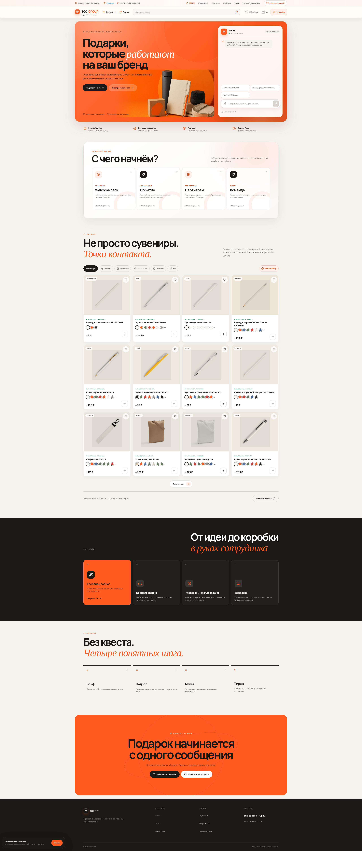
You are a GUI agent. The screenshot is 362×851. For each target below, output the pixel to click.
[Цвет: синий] (260, 330)
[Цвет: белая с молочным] (203, 327)
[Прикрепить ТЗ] (225, 103)
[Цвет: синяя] (157, 397)
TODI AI (192, 3)
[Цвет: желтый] (244, 330)
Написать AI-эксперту (198, 774)
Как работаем (160, 831)
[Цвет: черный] (96, 327)
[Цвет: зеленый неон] (108, 464)
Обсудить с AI (92, 598)
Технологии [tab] (142, 268)
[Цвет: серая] (161, 327)
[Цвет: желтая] (92, 397)
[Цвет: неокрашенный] (256, 330)
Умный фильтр (270, 268)
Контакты (216, 3)
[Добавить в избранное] (126, 280)
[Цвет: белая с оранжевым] (211, 327)
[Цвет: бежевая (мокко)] (137, 464)
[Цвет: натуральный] (92, 327)
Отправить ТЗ (204, 823)
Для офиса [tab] (124, 268)
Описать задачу (264, 498)
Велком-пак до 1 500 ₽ (231, 88)
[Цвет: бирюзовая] (190, 397)
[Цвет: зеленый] (248, 330)
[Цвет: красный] (252, 330)
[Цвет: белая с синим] (207, 327)
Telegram (110, 3)
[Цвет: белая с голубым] (190, 327)
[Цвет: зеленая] (145, 327)
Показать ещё (181, 484)
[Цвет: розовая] (157, 327)
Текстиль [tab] (160, 268)
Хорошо (57, 843)
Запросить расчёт (277, 3)
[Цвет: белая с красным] (199, 327)
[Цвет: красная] (149, 327)
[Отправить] (276, 103)
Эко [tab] (174, 268)
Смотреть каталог (121, 87)
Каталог (110, 12)
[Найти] (237, 12)
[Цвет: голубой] (240, 330)
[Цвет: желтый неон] (100, 464)
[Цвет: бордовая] (145, 464)
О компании (203, 3)
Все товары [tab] (91, 268)
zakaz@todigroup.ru (166, 774)
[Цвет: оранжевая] (153, 327)
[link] (107, 308)
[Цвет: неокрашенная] (199, 464)
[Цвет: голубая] (141, 327)
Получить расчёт (206, 831)
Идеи (237, 3)
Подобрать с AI (93, 87)
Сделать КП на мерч (230, 95)
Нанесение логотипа (251, 3)
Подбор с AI (204, 816)
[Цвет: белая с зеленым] (194, 327)
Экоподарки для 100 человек (263, 88)
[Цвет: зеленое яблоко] (203, 397)
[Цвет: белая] (137, 327)
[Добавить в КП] (125, 334)
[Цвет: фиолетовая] (161, 397)
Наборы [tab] (107, 268)
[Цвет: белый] (88, 327)
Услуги (126, 12)
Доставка (227, 3)
